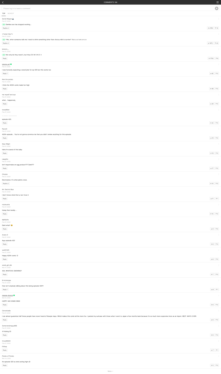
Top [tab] (3, 13)
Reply (5, 58)
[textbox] (109, 8)
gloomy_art (6, 64)
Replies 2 (6, 28)
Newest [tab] (11, 13)
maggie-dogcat (7, 295)
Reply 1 (5, 73)
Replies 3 (6, 43)
